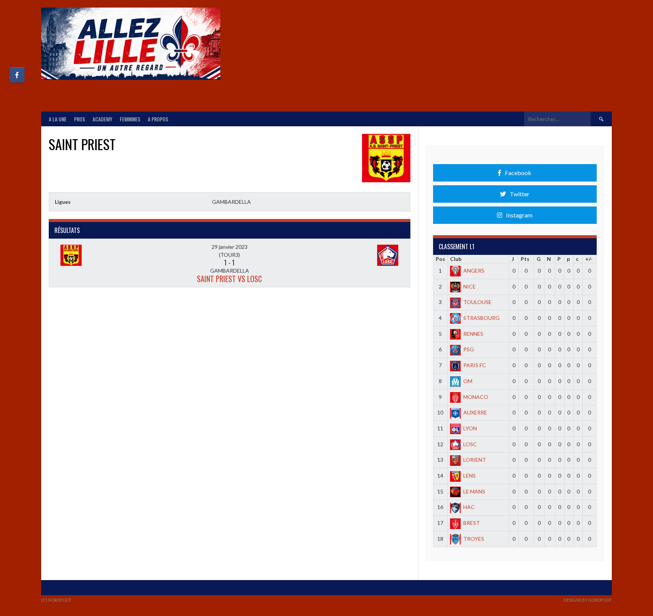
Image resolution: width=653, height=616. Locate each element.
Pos (440, 259)
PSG (468, 349)
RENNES (473, 333)
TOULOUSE (477, 302)
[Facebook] (17, 74)
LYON (470, 428)
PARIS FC (474, 365)
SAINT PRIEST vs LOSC (229, 278)
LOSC (470, 444)
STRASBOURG (481, 318)
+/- (589, 259)
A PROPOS (158, 119)
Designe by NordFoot (588, 599)
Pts (525, 259)
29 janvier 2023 (230, 247)
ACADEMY (102, 119)
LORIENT (474, 459)
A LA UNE (58, 119)
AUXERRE (475, 412)
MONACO (475, 397)
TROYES (473, 538)
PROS (79, 119)
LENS (469, 475)
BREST (471, 523)
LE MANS (474, 491)
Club (455, 259)
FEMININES (130, 119)
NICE (469, 286)
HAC (469, 507)
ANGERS (473, 270)
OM (467, 381)
